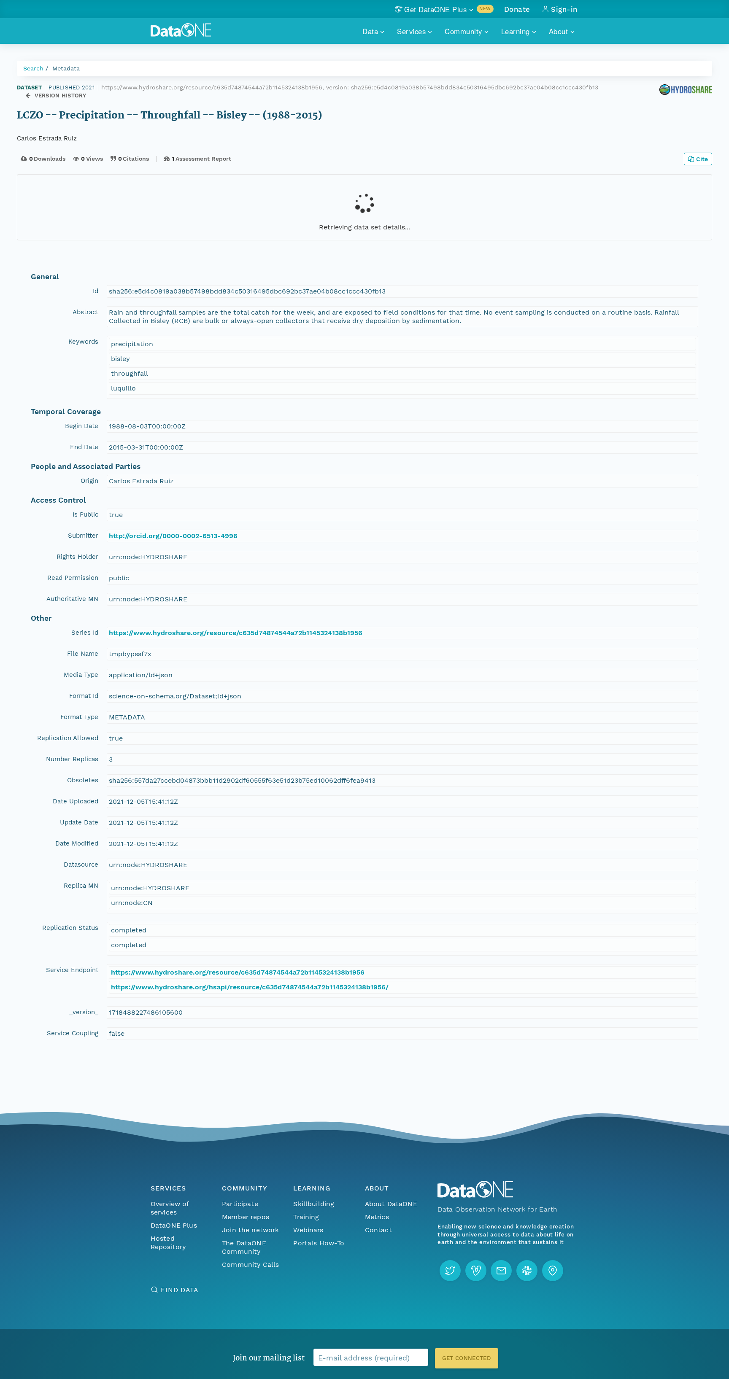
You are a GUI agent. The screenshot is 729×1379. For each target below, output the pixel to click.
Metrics (377, 1217)
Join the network (250, 1230)
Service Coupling (72, 1033)
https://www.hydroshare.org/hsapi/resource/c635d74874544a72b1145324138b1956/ (250, 987)
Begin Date (81, 426)
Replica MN (81, 885)
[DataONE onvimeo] (475, 1270)
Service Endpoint (72, 970)
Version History (60, 95)
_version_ (83, 1012)
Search (33, 68)
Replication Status (70, 928)
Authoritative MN (72, 599)
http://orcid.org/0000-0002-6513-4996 (173, 536)
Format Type (79, 717)
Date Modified (76, 843)
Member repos (245, 1217)
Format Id (83, 696)
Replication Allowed (67, 738)
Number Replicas (72, 759)
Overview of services (170, 1208)
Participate (240, 1204)
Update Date (79, 822)
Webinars (308, 1230)
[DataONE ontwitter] (450, 1270)
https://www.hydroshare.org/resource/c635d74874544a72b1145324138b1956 (235, 633)
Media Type (81, 675)
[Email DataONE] (501, 1270)
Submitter (83, 535)
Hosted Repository (168, 1242)
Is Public (85, 514)
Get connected (466, 1358)
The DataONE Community (244, 1247)
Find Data (179, 1290)
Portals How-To (318, 1243)
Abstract (85, 312)
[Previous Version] (28, 96)
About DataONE (391, 1204)
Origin (89, 481)
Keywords (83, 341)
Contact (378, 1230)
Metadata (66, 68)
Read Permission (72, 578)
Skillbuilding (313, 1204)
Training (306, 1217)
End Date (84, 447)
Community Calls (250, 1264)
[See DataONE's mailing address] (552, 1270)
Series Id (84, 632)
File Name (82, 653)
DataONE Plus (174, 1225)
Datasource (81, 864)
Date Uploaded (75, 801)
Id (95, 291)
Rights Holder (77, 556)
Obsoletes (82, 780)
